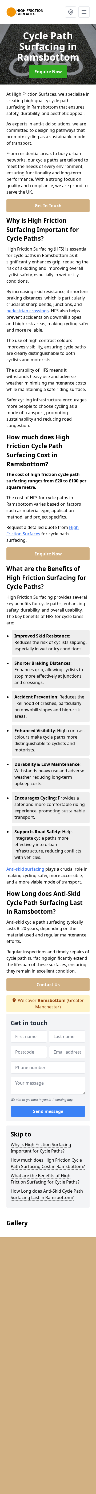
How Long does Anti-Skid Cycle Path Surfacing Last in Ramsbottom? (47, 1194)
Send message (48, 1111)
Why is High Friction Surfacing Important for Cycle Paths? (41, 1148)
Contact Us (48, 985)
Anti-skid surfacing (25, 869)
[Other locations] (70, 12)
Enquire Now (48, 72)
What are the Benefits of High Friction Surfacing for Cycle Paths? (45, 1179)
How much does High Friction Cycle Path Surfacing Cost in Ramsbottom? (48, 1163)
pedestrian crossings (27, 311)
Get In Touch (48, 206)
